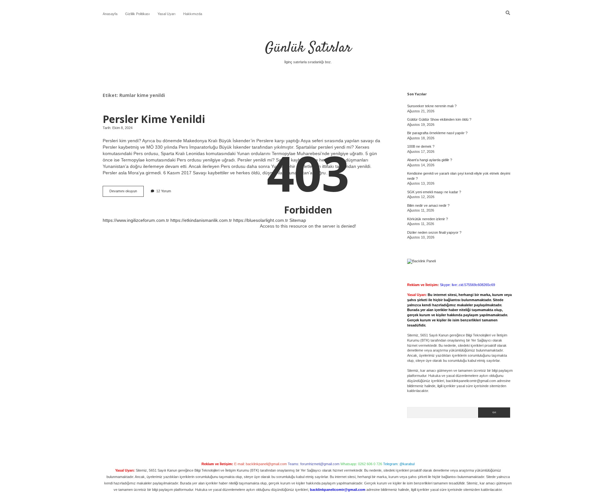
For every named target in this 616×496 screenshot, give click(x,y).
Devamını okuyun (126, 193)
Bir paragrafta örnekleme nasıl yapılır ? (437, 133)
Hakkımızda (192, 14)
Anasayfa (110, 14)
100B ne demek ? (420, 146)
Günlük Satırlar (308, 48)
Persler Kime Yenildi (154, 119)
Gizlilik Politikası (137, 14)
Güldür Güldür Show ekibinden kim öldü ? (439, 119)
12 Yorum (163, 191)
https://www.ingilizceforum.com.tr (136, 220)
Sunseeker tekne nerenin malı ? (432, 106)
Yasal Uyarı (166, 14)
